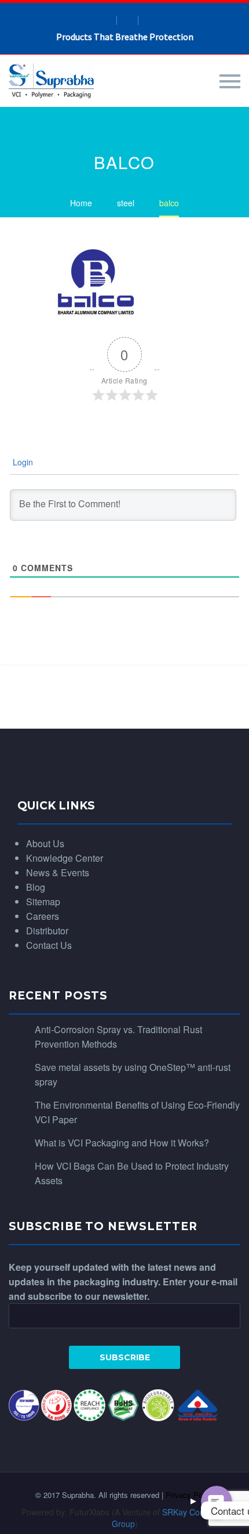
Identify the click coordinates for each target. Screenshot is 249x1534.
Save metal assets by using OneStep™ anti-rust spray (132, 1074)
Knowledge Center (64, 858)
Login (21, 462)
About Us (45, 843)
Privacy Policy (190, 1494)
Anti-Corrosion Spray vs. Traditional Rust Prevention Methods (118, 1037)
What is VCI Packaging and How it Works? (122, 1142)
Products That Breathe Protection (124, 36)
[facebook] (106, 20)
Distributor (47, 930)
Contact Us (49, 945)
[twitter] (148, 20)
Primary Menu (229, 81)
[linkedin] (127, 20)
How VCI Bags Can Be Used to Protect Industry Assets (132, 1173)
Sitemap (43, 901)
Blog (35, 887)
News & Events (57, 872)
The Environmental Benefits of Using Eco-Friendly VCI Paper (137, 1112)
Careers (42, 916)
